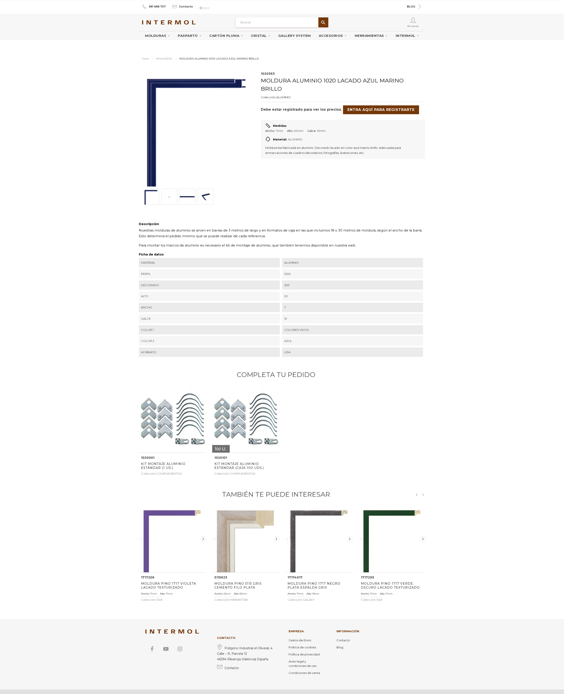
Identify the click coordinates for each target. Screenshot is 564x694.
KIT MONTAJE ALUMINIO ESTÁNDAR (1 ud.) (163, 466)
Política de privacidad (304, 654)
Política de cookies (302, 647)
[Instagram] (179, 648)
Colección (268, 97)
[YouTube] (166, 648)
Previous (141, 539)
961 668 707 (157, 6)
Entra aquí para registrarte (381, 110)
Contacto (186, 6)
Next (203, 539)
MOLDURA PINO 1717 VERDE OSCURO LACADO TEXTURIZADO (390, 586)
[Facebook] (152, 648)
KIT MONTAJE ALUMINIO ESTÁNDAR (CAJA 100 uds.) (239, 466)
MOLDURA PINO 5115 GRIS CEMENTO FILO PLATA (238, 586)
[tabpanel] (172, 539)
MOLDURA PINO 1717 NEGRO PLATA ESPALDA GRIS (314, 586)
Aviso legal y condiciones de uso (303, 664)
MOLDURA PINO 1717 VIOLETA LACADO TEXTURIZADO (168, 586)
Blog (339, 647)
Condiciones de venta (304, 673)
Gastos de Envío (300, 640)
